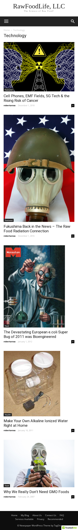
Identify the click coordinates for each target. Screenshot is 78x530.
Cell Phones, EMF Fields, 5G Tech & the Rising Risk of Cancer (36, 98)
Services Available (24, 519)
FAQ (62, 515)
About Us (37, 515)
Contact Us (50, 515)
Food (7, 326)
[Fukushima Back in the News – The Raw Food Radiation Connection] (39, 168)
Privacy (40, 519)
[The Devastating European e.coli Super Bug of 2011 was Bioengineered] (39, 286)
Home (7, 30)
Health (8, 414)
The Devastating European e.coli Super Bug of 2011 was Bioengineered (36, 334)
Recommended (55, 519)
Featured (9, 89)
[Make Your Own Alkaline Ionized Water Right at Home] (39, 383)
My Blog (25, 515)
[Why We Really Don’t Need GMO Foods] (39, 463)
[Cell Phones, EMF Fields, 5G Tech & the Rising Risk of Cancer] (39, 66)
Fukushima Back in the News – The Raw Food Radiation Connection (37, 228)
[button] (73, 21)
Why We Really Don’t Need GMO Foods (36, 492)
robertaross (9, 105)
